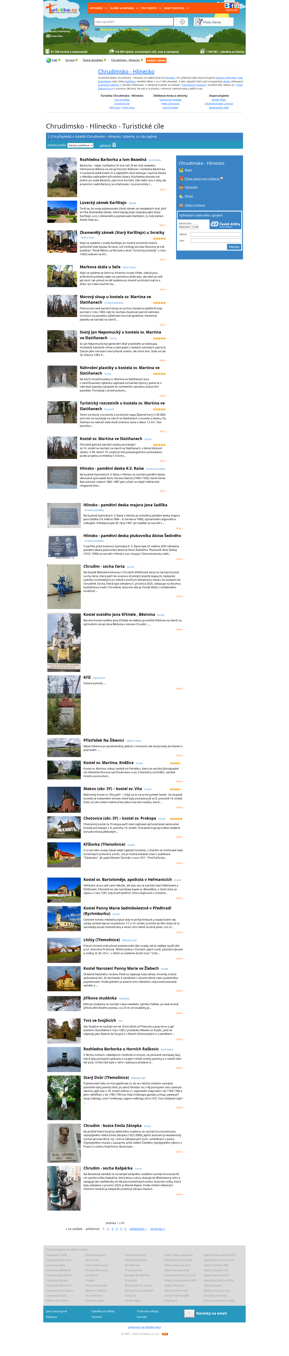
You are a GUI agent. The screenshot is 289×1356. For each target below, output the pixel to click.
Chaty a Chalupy (195, 205)
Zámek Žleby (219, 99)
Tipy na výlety (122, 99)
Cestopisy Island (56, 1295)
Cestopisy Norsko (57, 1280)
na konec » (157, 1229)
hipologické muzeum (194, 84)
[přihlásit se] (232, 5)
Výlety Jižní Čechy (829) (178, 1260)
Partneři (96, 1317)
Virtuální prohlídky (215, 1295)
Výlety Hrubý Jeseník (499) (180, 1280)
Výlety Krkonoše (174, 1285)
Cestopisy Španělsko (59, 1275)
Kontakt (142, 1317)
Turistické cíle (122, 103)
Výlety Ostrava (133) (216, 1270)
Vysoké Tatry (133, 1300)
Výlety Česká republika (178, 1255)
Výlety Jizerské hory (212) (180, 1275)
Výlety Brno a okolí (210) (219, 1260)
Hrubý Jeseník (133, 1270)
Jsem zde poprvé (56, 1311)
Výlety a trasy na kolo (217, 1290)
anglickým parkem (108, 84)
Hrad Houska (93, 1295)
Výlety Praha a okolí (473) (219, 1255)
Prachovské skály (96, 1285)
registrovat (232, 9)
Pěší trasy (114, 107)
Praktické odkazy (148, 1311)
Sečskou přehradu (225, 77)
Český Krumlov (94, 1300)
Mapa (188, 170)
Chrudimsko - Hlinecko (126, 71)
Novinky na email (211, 1313)
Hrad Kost (91, 1275)
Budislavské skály (219, 107)
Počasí (189, 196)
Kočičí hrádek (170, 107)
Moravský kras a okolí (138, 1285)
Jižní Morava (132, 1265)
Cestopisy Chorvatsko (59, 1290)
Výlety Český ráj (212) (177, 1265)
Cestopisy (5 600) (56, 1255)
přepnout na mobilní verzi (144, 1327)
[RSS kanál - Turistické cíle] (165, 1334)
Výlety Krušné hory (176, 1290)
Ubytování (191, 187)
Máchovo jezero (95, 1255)
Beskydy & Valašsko (137, 1275)
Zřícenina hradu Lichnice (219, 103)
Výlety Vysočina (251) (217, 1275)
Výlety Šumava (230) (176, 1270)
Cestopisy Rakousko (58, 1260)
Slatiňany (130, 81)
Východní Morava (136, 1260)
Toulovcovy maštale (170, 99)
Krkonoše (131, 1280)
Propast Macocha (96, 1270)
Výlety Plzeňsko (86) (216, 1265)
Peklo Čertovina (170, 103)
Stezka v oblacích (96, 1290)
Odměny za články (103, 1311)
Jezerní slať (92, 1260)
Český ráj (130, 1295)
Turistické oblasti (135, 1255)
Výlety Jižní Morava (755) (219, 1280)
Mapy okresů (109, 29)
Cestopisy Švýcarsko (59, 1285)
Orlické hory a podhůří (139, 1290)
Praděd (90, 1280)
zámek (226, 81)
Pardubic (170, 77)
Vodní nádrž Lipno (97, 1265)
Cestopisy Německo (58, 1270)
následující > (138, 1229)
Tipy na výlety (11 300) (135, 29)
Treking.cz (170, 1300)
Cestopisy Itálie (55, 1265)
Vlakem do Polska (57, 1300)
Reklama (51, 1317)
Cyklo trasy (128, 107)
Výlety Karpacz (213, 1285)
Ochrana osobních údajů (219, 1300)
